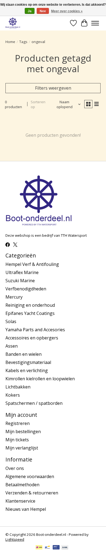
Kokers (12, 395)
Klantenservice (20, 501)
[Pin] (56, 548)
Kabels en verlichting (26, 370)
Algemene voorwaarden (29, 476)
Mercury (14, 297)
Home (10, 41)
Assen (11, 346)
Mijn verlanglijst (21, 448)
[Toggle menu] (95, 23)
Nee (43, 11)
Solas (10, 321)
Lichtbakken (17, 387)
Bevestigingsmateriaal (28, 362)
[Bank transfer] (64, 548)
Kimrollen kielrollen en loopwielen (40, 379)
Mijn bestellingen (23, 432)
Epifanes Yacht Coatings (30, 313)
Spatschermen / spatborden (34, 403)
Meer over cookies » (67, 11)
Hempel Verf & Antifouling (32, 264)
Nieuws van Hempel (25, 509)
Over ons (14, 468)
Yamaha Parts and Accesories (35, 330)
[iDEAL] (39, 548)
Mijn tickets (17, 440)
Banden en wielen (23, 354)
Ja (30, 11)
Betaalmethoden (22, 485)
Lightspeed (14, 539)
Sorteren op (38, 104)
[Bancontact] (47, 548)
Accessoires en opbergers (31, 338)
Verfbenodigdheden (25, 289)
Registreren (17, 423)
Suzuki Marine (20, 281)
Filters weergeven (53, 88)
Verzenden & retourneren (31, 493)
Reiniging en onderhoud (30, 305)
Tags (23, 41)
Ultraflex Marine (22, 272)
